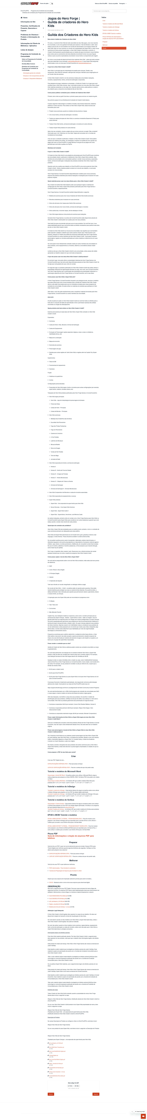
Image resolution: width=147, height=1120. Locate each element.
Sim (71, 1086)
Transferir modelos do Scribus (56, 809)
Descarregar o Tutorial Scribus (56, 803)
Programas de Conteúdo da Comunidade (42, 11)
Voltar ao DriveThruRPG (101, 3)
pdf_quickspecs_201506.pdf (57, 901)
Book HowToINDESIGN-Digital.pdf (57, 1051)
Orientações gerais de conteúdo (31, 73)
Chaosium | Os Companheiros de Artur (33, 76)
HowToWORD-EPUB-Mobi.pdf (57, 898)
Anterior (51, 1094)
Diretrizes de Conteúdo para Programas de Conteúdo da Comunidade (41, 12)
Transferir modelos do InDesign (56, 794)
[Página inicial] (30, 3)
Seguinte (96, 1094)
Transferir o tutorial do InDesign (56, 790)
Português (122, 3)
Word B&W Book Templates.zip (56, 1047)
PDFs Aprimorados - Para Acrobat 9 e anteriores (62, 868)
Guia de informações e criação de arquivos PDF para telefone (71, 836)
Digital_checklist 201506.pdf (57, 904)
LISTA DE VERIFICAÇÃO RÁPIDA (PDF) (59, 767)
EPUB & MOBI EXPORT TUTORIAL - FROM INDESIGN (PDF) (65, 819)
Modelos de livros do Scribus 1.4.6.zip (59, 907)
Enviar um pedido (113, 3)
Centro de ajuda (44, 3)
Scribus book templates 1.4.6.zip (57, 1071)
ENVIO (51, 882)
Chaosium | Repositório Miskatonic (32, 78)
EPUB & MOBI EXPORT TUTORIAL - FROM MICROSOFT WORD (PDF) (68, 826)
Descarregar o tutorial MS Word (56, 775)
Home (25, 17)
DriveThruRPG (25, 11)
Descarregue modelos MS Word (56, 781)
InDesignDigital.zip (53, 1055)
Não (78, 1086)
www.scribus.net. (69, 807)
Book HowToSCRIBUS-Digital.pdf (57, 1059)
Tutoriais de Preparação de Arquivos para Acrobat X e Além (65, 871)
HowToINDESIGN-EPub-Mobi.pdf (58, 896)
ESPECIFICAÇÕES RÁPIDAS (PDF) (58, 764)
